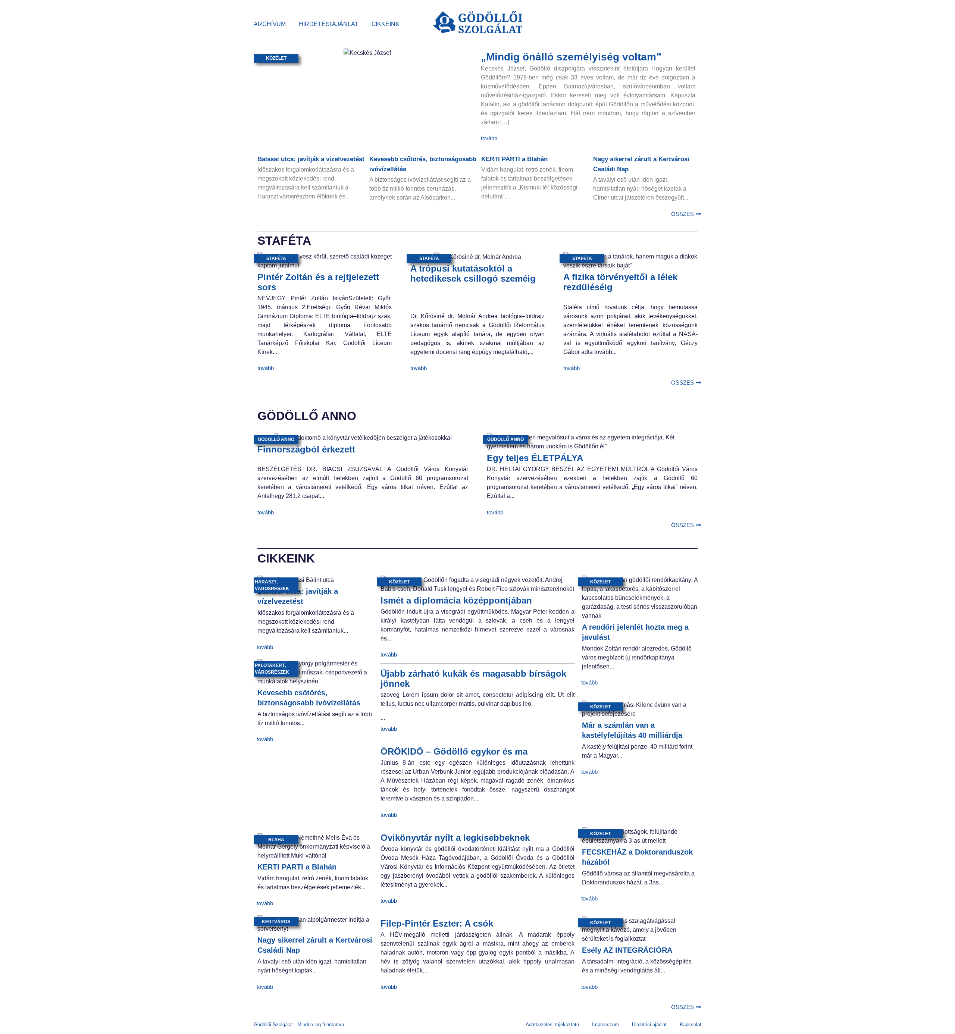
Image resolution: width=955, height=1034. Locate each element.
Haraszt (265, 582)
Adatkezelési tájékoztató (552, 1024)
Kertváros (276, 921)
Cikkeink (386, 24)
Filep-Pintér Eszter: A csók (437, 923)
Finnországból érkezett (306, 449)
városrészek (272, 588)
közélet (276, 58)
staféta (276, 258)
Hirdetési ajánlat (328, 24)
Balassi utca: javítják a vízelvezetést (310, 159)
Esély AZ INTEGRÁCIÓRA (627, 950)
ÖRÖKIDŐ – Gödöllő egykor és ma (454, 751)
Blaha (276, 839)
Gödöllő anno (276, 439)
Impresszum (605, 1024)
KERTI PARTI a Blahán (514, 159)
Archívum (270, 24)
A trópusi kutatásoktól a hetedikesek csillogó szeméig (473, 273)
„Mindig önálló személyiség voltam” (571, 57)
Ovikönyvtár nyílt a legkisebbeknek (455, 838)
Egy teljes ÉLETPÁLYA (535, 458)
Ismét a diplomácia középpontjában (456, 600)
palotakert (270, 665)
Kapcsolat (690, 1024)
